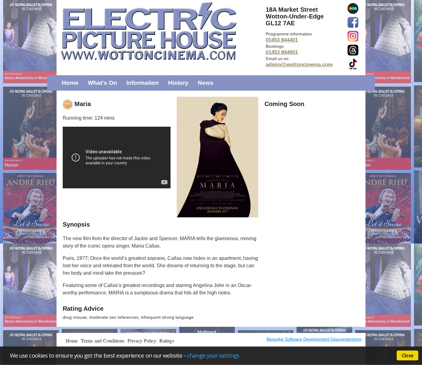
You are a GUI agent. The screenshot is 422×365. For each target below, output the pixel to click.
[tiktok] (353, 63)
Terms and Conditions (102, 340)
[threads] (353, 49)
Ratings (166, 340)
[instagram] (353, 35)
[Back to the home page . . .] (160, 31)
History (178, 83)
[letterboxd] (353, 8)
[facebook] (353, 21)
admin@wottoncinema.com (299, 65)
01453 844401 (282, 40)
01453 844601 (282, 52)
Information (142, 83)
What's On (102, 83)
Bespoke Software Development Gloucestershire (314, 339)
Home (70, 83)
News (205, 83)
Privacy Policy (142, 340)
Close (407, 355)
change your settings (213, 355)
